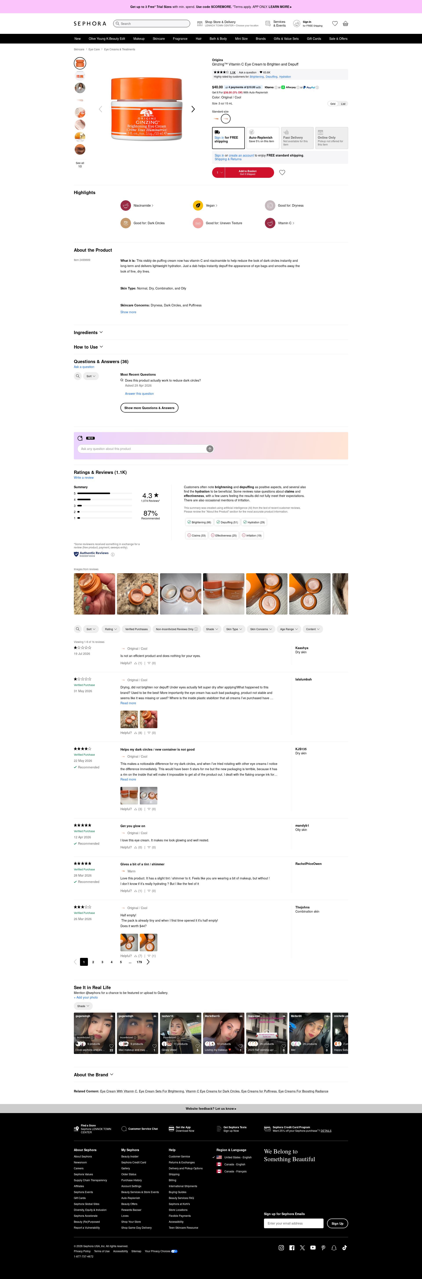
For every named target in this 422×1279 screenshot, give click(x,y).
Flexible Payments (180, 1215)
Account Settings (131, 1186)
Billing (172, 1180)
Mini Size (241, 38)
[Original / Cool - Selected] (226, 119)
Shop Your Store (131, 1221)
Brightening (257, 76)
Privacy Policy (82, 1251)
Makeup (139, 38)
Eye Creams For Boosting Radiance (303, 1091)
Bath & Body (218, 38)
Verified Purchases (136, 629)
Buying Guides (177, 1192)
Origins (217, 60)
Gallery (125, 1168)
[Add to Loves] (282, 172)
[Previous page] (75, 962)
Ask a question (247, 72)
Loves (125, 1215)
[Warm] (216, 119)
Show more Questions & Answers (149, 408)
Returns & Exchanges (182, 1162)
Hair (199, 38)
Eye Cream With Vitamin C (118, 1091)
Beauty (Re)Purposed (87, 1221)
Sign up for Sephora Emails (284, 1214)
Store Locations (178, 1210)
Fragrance (180, 38)
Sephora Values (83, 1174)
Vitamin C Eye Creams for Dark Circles (213, 1091)
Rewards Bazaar (131, 1210)
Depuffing (271, 76)
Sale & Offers (338, 38)
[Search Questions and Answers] (78, 376)
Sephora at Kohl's (179, 1204)
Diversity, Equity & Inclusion (90, 1210)
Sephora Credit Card (133, 1162)
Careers (79, 1168)
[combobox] (151, 23)
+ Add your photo (86, 997)
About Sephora (83, 1156)
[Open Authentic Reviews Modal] (113, 554)
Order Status (128, 1174)
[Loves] (335, 23)
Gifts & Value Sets (286, 38)
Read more (128, 703)
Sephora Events (83, 1192)
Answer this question (139, 393)
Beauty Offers (129, 1204)
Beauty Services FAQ (181, 1198)
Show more (128, 312)
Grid (332, 104)
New (78, 38)
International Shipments (183, 1186)
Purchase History (131, 1180)
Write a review (84, 477)
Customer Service (179, 1156)
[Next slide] (192, 109)
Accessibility (176, 1221)
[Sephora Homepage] (90, 23)
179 (139, 962)
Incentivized (83, 1037)
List (343, 104)
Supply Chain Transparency (90, 1180)
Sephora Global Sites (86, 1204)
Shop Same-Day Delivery (136, 1227)
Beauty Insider (129, 1156)
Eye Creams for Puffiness (259, 1091)
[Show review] (94, 594)
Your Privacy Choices (157, 1251)
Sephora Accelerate (86, 1215)
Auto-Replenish (130, 1198)
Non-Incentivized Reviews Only (174, 629)
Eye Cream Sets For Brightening (161, 1091)
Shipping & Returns (228, 159)
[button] (276, 87)
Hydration (285, 76)
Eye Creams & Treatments (119, 49)
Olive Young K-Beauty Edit (107, 38)
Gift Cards (314, 38)
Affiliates (79, 1186)
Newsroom (80, 1162)
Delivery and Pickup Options (186, 1168)
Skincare (159, 38)
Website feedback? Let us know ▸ (211, 1108)
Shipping (174, 1174)
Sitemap (136, 1251)
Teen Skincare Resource (183, 1227)
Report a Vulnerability (87, 1227)
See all (80, 164)
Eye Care (94, 49)
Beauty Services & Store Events (140, 1192)
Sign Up (338, 1223)
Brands (261, 38)
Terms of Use (102, 1251)
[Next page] (148, 962)
